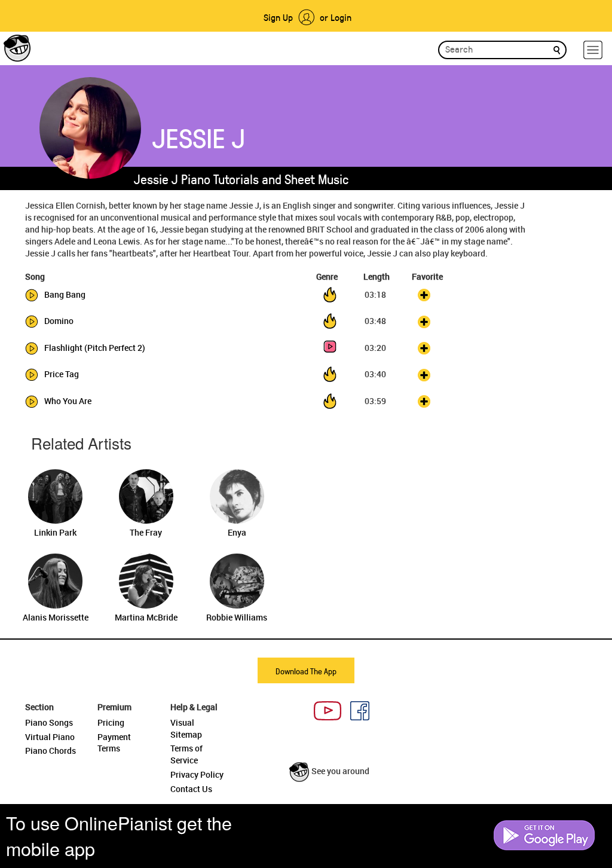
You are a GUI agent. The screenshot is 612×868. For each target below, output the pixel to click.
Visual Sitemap (186, 728)
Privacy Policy (197, 774)
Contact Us (191, 788)
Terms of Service (186, 754)
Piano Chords (50, 750)
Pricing (110, 722)
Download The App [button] (306, 671)
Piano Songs (49, 722)
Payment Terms (114, 742)
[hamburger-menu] (592, 50)
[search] (557, 49)
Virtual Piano (50, 736)
